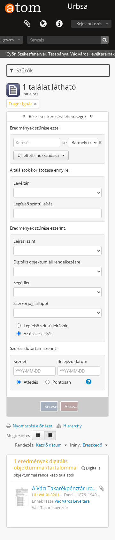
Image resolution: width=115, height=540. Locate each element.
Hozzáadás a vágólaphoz (102, 488)
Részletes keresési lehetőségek (58, 116)
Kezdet (20, 361)
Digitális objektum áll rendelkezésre (46, 262)
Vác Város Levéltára (72, 501)
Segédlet (21, 282)
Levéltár (21, 183)
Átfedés (30, 382)
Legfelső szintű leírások (45, 326)
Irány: (75, 445)
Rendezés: (24, 445)
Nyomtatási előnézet (32, 426)
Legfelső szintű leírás (32, 204)
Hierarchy (72, 426)
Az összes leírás (37, 334)
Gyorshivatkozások (59, 24)
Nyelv (43, 24)
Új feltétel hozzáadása (38, 155)
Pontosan (61, 382)
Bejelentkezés (89, 23)
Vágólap (27, 24)
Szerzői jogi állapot (31, 303)
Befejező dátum (72, 361)
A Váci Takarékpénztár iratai (65, 488)
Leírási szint (24, 241)
